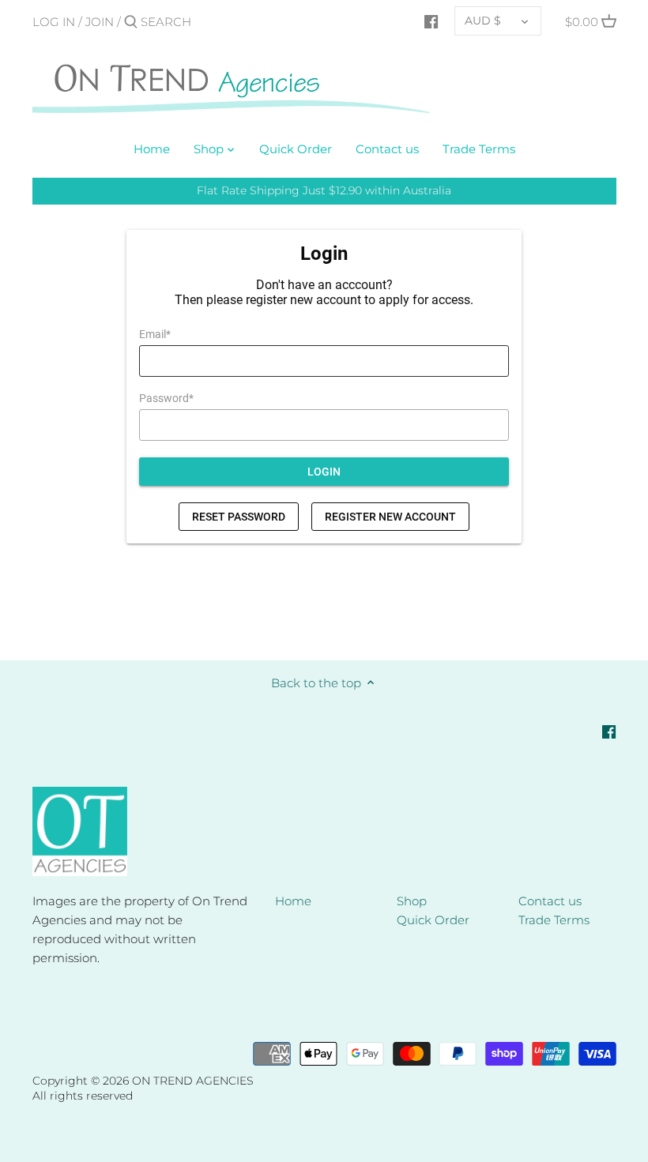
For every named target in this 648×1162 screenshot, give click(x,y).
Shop (412, 900)
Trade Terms (554, 919)
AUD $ (483, 20)
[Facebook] (431, 21)
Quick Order (433, 919)
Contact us (550, 900)
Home (293, 900)
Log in (53, 21)
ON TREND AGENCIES (193, 1080)
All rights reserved (82, 1095)
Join (99, 21)
